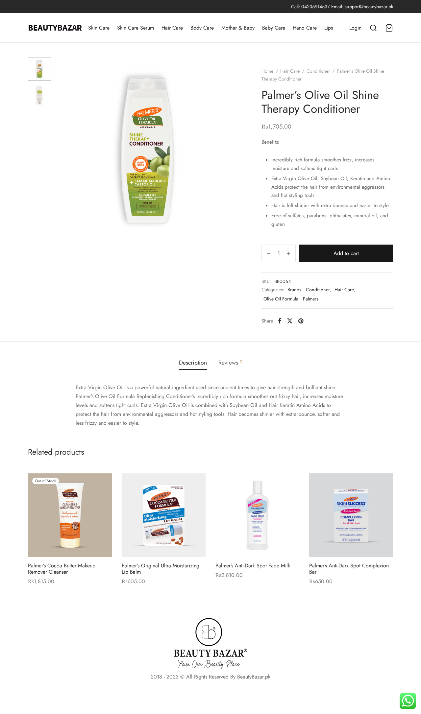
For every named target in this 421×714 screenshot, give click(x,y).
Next (230, 147)
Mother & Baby (238, 28)
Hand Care (305, 28)
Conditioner (318, 71)
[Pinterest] (301, 320)
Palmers (310, 299)
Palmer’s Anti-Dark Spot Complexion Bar (349, 569)
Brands (294, 290)
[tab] (193, 362)
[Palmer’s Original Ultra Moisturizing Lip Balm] (164, 515)
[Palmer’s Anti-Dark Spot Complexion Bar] (351, 515)
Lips (328, 28)
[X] (289, 320)
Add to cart (346, 253)
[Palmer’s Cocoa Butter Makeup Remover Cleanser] (70, 515)
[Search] (373, 28)
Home (267, 71)
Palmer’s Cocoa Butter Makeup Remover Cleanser (61, 569)
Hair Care (172, 28)
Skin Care (99, 28)
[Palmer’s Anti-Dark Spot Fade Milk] (257, 515)
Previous (64, 147)
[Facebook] (279, 320)
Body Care (202, 28)
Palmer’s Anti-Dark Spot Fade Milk (252, 565)
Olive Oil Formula (280, 299)
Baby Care (273, 28)
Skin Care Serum (135, 28)
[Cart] (389, 28)
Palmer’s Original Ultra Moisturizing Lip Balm (160, 569)
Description (193, 362)
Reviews (230, 362)
